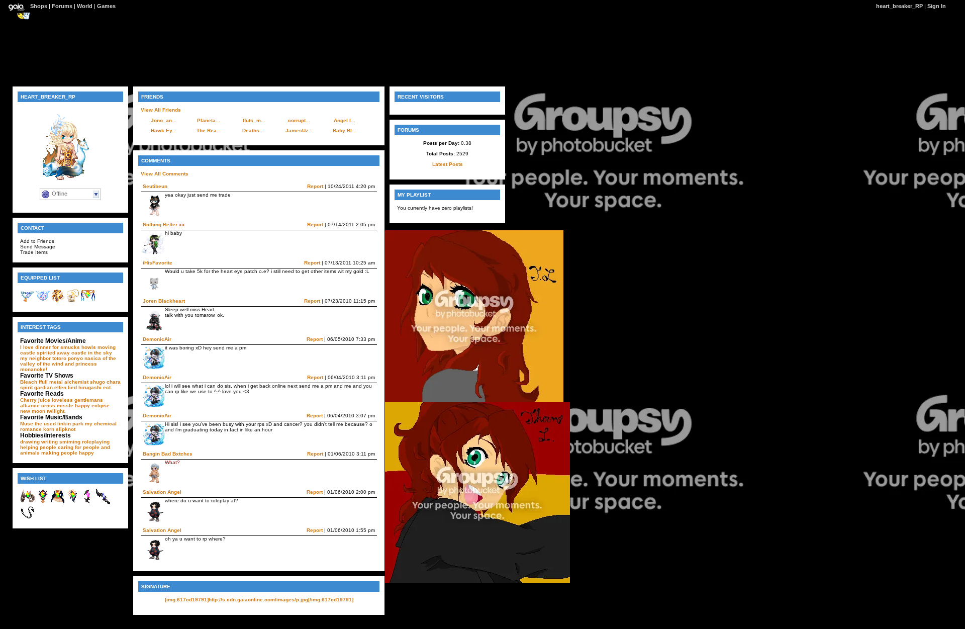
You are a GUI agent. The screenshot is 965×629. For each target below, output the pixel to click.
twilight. (56, 411)
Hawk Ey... (163, 130)
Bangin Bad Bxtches (167, 454)
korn (48, 429)
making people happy (67, 453)
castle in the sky (91, 352)
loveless (62, 400)
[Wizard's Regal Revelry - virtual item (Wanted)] (57, 502)
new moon (32, 411)
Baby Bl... (344, 130)
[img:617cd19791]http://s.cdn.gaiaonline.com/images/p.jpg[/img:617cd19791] (259, 599)
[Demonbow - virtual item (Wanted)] (87, 502)
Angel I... (344, 120)
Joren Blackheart (164, 301)
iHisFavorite (157, 262)
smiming (69, 441)
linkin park (70, 423)
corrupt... (299, 120)
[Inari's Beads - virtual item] (27, 301)
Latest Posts (447, 164)
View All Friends (161, 110)
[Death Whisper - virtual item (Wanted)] (103, 502)
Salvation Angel (162, 492)
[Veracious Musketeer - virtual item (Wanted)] (42, 502)
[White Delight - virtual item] (72, 301)
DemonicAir (157, 339)
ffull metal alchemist (63, 382)
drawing (30, 441)
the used (45, 423)
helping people (38, 447)
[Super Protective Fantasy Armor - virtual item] (87, 301)
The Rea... (209, 130)
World (84, 6)
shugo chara (105, 382)
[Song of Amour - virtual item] (42, 301)
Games (106, 6)
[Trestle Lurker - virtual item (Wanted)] (27, 502)
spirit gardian (36, 387)
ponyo (75, 358)
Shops (38, 6)
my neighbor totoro (43, 358)
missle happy (73, 405)
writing (49, 441)
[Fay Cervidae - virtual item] (57, 301)
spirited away (53, 352)
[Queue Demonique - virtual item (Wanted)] (27, 518)
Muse (26, 423)
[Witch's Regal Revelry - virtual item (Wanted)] (72, 502)
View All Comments (164, 173)
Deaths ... (253, 130)
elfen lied (65, 387)
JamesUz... (299, 130)
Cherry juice (35, 400)
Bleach (28, 382)
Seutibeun (155, 186)
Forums (62, 6)
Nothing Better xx (164, 224)
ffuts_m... (254, 120)
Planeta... (208, 120)
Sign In (936, 6)
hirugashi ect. (95, 387)
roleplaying (96, 441)
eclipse (100, 405)
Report (315, 186)
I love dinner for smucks (50, 347)
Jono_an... (163, 120)
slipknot (65, 429)
